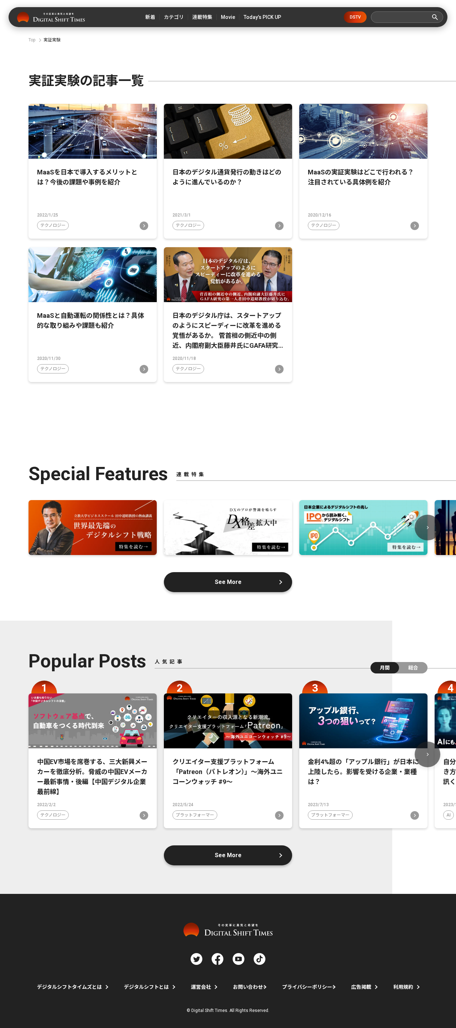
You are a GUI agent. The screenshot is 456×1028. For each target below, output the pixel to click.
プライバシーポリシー (307, 986)
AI (448, 815)
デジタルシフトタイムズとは (69, 986)
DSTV (355, 17)
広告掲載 (361, 986)
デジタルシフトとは (146, 986)
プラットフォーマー (195, 815)
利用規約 (403, 986)
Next (427, 527)
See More (228, 582)
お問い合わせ (248, 986)
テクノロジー (53, 225)
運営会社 (201, 986)
